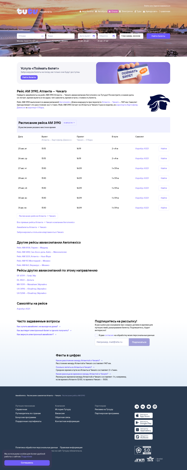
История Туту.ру (63, 409)
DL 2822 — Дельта (25, 280)
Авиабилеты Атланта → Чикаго (31, 227)
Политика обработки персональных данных (36, 447)
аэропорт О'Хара (36, 107)
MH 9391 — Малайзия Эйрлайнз (32, 284)
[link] (29, 77)
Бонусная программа (25, 417)
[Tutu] (27, 11)
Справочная (21, 409)
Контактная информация (67, 421)
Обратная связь (62, 417)
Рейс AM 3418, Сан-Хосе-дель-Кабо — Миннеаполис (42, 252)
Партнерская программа (107, 413)
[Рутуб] (155, 405)
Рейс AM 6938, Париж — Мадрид (32, 247)
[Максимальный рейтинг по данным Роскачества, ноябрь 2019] (143, 450)
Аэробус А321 (23, 308)
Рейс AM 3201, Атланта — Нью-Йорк (34, 256)
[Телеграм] (137, 405)
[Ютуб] (149, 405)
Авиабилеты (20, 395)
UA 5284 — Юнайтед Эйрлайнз (31, 293)
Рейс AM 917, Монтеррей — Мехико (33, 260)
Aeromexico (65, 102)
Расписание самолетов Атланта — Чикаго (44, 395)
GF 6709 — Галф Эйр (26, 275)
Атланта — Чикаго (110, 102)
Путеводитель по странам (28, 413)
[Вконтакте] (143, 405)
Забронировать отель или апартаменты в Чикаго (40, 232)
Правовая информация (71, 447)
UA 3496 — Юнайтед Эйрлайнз (31, 288)
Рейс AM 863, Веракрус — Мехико (33, 265)
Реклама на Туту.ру (104, 409)
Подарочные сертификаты (28, 421)
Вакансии (60, 413)
